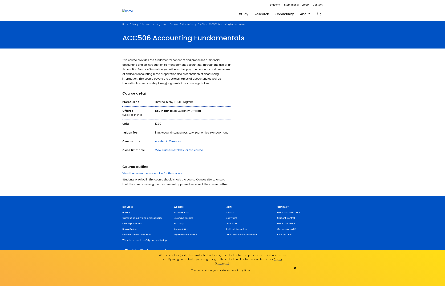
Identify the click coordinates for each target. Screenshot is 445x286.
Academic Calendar (168, 141)
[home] (127, 11)
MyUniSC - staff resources (136, 234)
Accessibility (181, 229)
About (305, 14)
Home (125, 24)
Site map (179, 223)
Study (243, 14)
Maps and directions (288, 212)
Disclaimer (232, 223)
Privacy (230, 212)
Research (261, 14)
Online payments (132, 223)
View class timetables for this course (179, 150)
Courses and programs (154, 24)
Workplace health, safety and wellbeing (144, 240)
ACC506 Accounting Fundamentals (227, 24)
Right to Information (237, 229)
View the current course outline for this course (152, 173)
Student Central (286, 217)
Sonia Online (129, 229)
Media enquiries (286, 223)
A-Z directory (181, 212)
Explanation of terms (185, 234)
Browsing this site (183, 217)
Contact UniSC (285, 234)
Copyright (231, 217)
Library (306, 4)
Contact (318, 4)
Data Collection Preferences (241, 234)
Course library (189, 24)
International (291, 4)
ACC (202, 24)
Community (284, 14)
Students (275, 4)
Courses (174, 24)
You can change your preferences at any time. (221, 270)
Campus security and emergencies (142, 217)
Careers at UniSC (286, 229)
